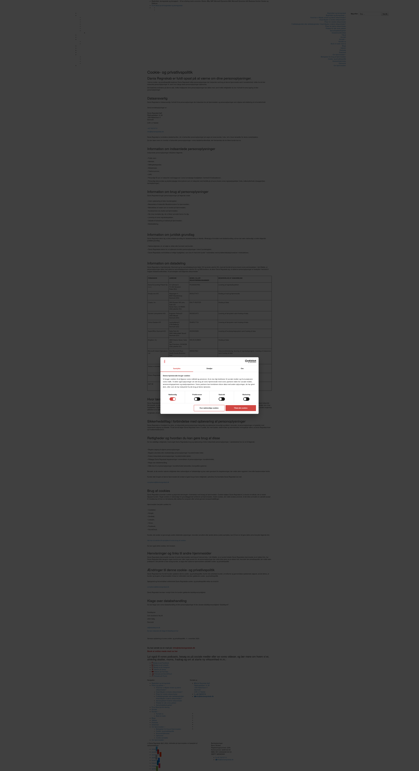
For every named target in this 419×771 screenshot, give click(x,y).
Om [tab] (242, 369)
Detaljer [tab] (210, 369)
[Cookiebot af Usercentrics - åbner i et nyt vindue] (246, 361)
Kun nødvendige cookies (209, 408)
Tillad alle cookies (240, 408)
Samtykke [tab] (177, 369)
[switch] (197, 399)
